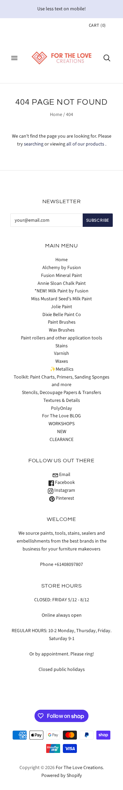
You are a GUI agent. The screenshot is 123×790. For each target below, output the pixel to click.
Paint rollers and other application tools (61, 338)
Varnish (61, 353)
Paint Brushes (62, 322)
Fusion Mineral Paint (61, 275)
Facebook (64, 482)
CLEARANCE (61, 439)
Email (64, 474)
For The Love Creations (79, 767)
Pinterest (64, 498)
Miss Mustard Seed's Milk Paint (61, 298)
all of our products (85, 144)
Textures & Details (61, 400)
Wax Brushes (61, 330)
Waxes (61, 361)
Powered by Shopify (61, 775)
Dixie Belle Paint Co (61, 314)
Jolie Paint (61, 306)
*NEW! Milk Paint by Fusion (61, 291)
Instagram (64, 490)
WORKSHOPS (61, 423)
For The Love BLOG (61, 416)
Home (56, 114)
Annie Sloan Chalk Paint (62, 283)
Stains (61, 345)
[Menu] (14, 58)
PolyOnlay (61, 408)
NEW (61, 431)
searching (33, 144)
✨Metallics (61, 369)
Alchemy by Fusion (61, 267)
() (97, 25)
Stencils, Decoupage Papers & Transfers (61, 392)
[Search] (107, 58)
